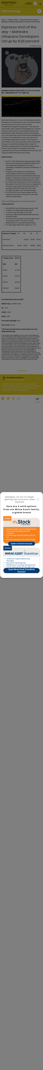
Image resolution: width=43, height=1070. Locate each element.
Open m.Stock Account (21, 543)
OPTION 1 (7, 518)
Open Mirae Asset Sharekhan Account (21, 570)
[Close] (38, 499)
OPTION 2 (7, 548)
